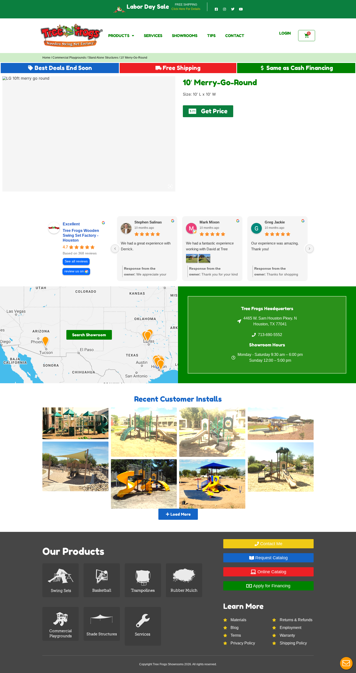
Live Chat (346, 663)
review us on (74, 271)
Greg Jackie (275, 222)
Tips (211, 35)
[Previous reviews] (115, 249)
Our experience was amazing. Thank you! (275, 246)
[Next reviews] (309, 249)
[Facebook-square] (216, 9)
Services (153, 35)
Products (118, 35)
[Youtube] (241, 9)
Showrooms (184, 35)
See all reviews (76, 261)
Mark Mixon (209, 222)
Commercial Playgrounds (69, 57)
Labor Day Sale (148, 6)
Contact (234, 35)
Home (46, 57)
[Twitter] (232, 9)
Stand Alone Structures (103, 57)
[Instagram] (224, 9)
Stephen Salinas (148, 222)
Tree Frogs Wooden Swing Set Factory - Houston (81, 235)
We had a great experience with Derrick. (145, 246)
